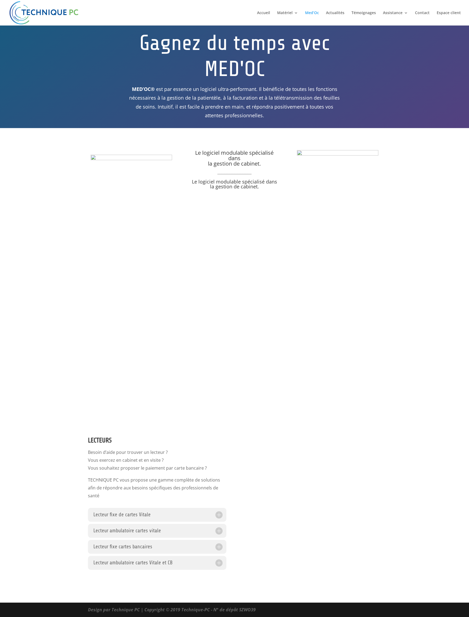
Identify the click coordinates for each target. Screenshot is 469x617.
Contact (422, 13)
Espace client (449, 13)
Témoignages (363, 13)
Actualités (335, 13)
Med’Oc (312, 13)
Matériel (285, 13)
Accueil (263, 13)
